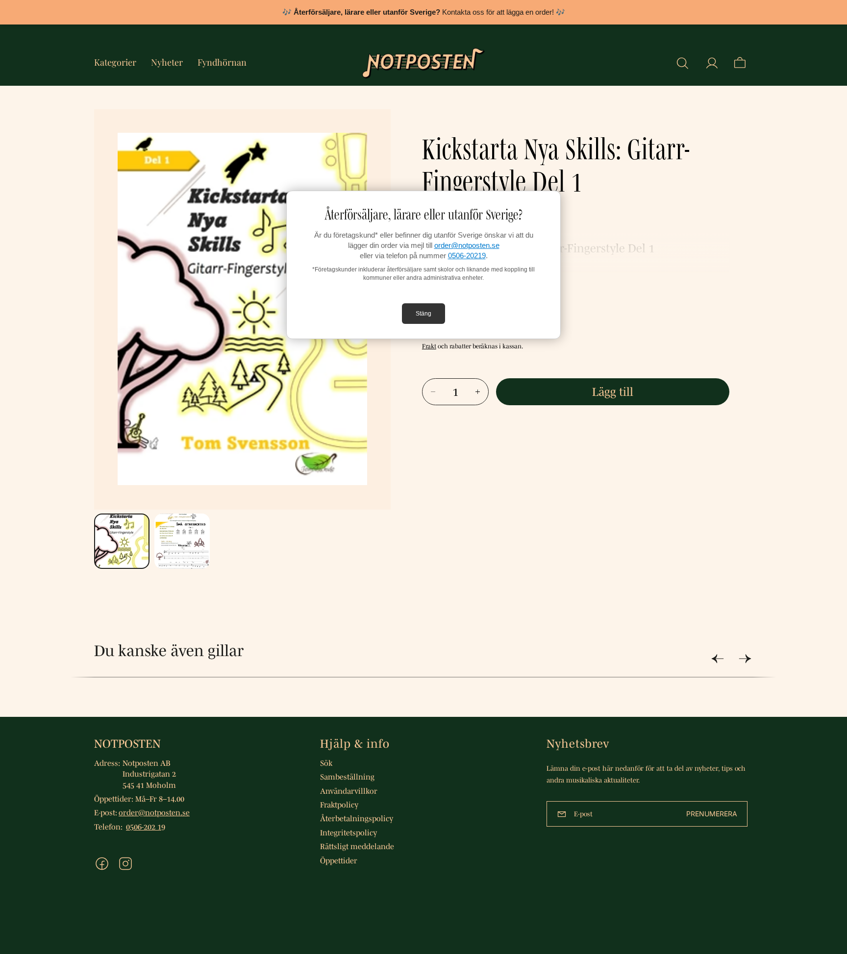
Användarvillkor (348, 790)
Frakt (429, 346)
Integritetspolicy (348, 832)
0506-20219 (467, 255)
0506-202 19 (145, 826)
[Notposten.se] (423, 63)
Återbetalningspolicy (356, 818)
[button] (682, 63)
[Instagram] (125, 864)
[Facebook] (102, 864)
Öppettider (338, 860)
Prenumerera (711, 813)
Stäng (423, 313)
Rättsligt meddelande (357, 846)
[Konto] (711, 63)
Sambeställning (347, 776)
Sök (326, 762)
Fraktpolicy (339, 804)
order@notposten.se (466, 245)
